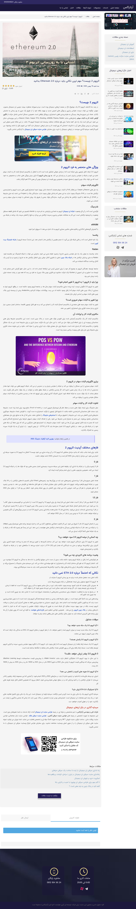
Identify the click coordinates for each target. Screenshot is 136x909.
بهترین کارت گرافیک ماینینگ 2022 (42, 439)
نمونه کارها (87, 7)
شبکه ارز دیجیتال (68, 211)
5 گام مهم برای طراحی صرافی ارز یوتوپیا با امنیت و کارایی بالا (77, 782)
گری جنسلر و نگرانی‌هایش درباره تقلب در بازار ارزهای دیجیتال (115, 169)
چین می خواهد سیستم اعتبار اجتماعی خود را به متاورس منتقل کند (116, 143)
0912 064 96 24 (120, 243)
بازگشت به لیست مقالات (49, 795)
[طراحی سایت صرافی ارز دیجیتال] (120, 21)
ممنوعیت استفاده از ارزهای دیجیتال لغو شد (115, 193)
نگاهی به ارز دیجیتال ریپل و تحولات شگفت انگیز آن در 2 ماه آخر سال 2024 (114, 219)
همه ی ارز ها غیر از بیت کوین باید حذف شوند (115, 155)
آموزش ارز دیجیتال (127, 44)
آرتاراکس (128, 7)
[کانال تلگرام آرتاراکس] (122, 248)
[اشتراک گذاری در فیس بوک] (85, 94)
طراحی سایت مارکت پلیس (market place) (121, 58)
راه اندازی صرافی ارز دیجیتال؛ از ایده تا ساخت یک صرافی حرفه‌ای (76, 770)
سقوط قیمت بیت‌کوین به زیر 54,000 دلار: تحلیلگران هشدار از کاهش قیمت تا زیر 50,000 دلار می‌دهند (114, 93)
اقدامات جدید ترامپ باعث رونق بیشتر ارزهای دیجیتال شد (115, 81)
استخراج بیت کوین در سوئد (114, 129)
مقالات (78, 7)
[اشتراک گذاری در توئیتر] (88, 94)
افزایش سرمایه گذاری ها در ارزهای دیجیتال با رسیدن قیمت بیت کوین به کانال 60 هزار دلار (115, 106)
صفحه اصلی (114, 7)
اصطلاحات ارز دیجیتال (126, 48)
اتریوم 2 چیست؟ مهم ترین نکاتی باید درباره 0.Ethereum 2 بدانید (63, 16)
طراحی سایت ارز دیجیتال (43, 712)
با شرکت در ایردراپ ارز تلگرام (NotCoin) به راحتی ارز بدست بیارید (115, 118)
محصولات (97, 7)
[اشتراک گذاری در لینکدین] (81, 94)
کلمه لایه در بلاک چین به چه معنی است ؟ (84, 786)
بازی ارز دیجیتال (128, 52)
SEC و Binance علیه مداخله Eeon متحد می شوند (115, 180)
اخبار (72, 7)
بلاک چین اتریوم (79, 610)
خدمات (105, 7)
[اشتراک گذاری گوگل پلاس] (78, 94)
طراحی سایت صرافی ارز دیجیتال (35, 129)
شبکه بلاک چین (66, 257)
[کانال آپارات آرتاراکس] (117, 247)
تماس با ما (64, 7)
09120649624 (8, 2)
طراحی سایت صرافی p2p (37, 715)
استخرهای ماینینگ (49, 415)
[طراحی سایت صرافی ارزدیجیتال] (120, 266)
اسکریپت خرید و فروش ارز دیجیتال (87, 778)
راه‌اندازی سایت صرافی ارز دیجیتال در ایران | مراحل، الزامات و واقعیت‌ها (74, 774)
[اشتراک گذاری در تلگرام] (75, 94)
